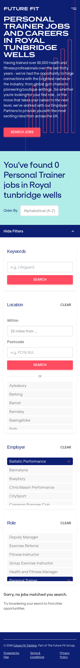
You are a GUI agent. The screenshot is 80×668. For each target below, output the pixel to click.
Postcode (15, 342)
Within (12, 320)
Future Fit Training (25, 645)
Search (40, 280)
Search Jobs (22, 132)
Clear (65, 305)
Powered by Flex (11, 655)
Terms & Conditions (37, 655)
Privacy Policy (65, 655)
